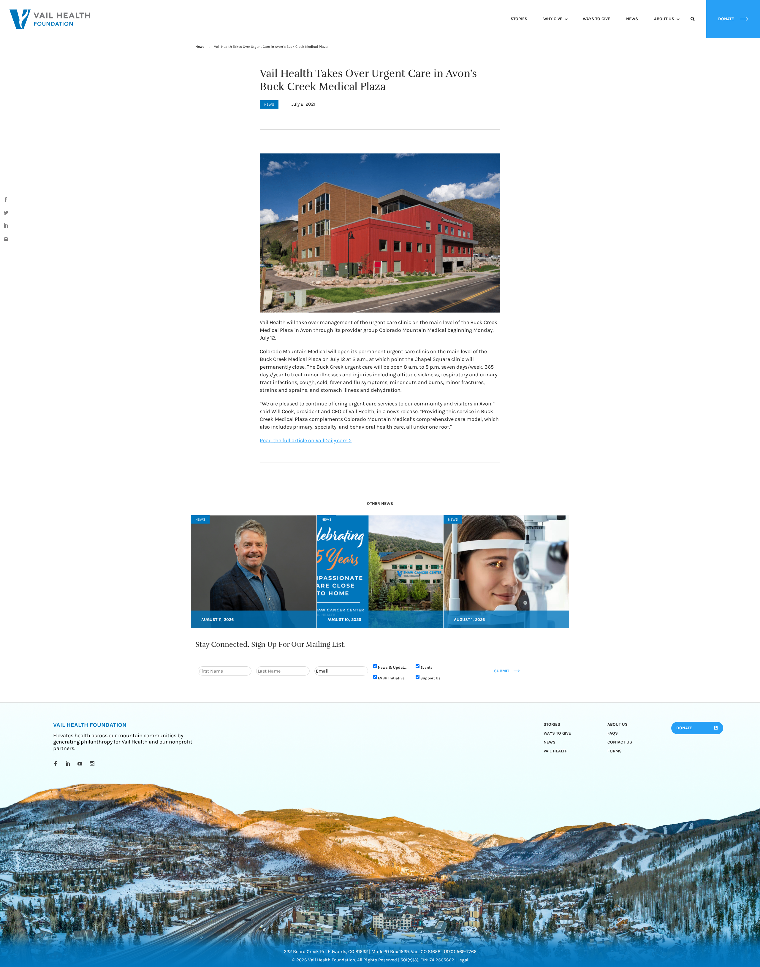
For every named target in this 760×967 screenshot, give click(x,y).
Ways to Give (596, 18)
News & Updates (393, 667)
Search (693, 24)
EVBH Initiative (391, 678)
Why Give (552, 18)
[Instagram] (93, 764)
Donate (684, 727)
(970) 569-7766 (460, 951)
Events (426, 667)
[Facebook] (56, 764)
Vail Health (556, 751)
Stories (519, 18)
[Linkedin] (69, 764)
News (632, 18)
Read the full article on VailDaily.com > (306, 440)
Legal (462, 960)
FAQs (612, 733)
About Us (664, 18)
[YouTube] (81, 764)
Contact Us (619, 742)
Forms (614, 751)
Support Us (430, 678)
